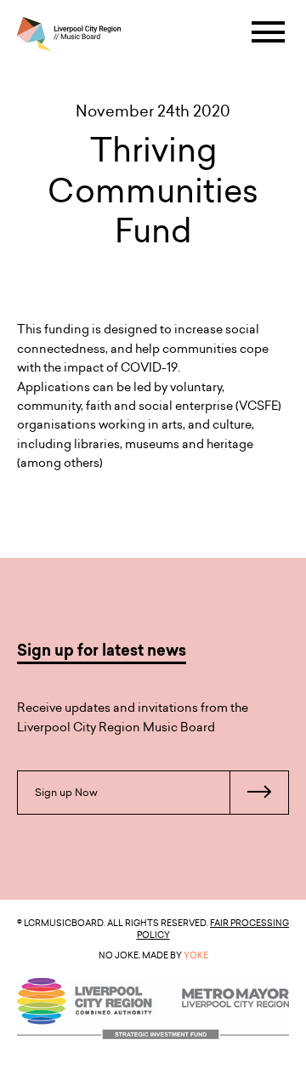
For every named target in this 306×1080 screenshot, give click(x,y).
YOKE (196, 955)
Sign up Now (66, 792)
